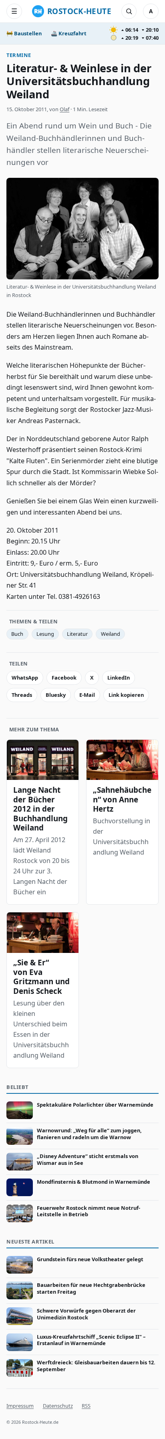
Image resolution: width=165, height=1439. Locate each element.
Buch (17, 633)
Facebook (64, 677)
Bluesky (56, 694)
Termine (18, 55)
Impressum (20, 1405)
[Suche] (129, 11)
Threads (22, 694)
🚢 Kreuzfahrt (69, 33)
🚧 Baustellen (24, 33)
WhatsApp (25, 677)
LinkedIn (118, 677)
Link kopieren (126, 694)
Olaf (64, 109)
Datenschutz (58, 1405)
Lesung (45, 633)
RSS (86, 1405)
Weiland (110, 633)
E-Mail (87, 694)
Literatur (77, 633)
